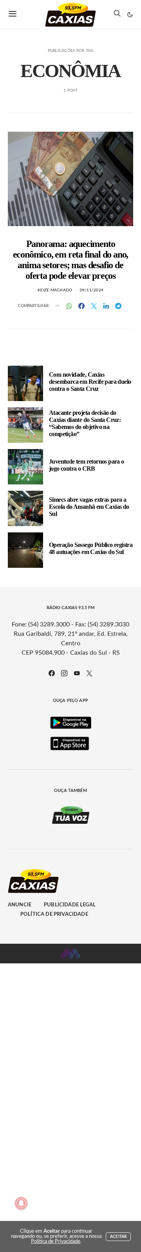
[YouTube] (76, 673)
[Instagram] (64, 673)
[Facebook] (51, 673)
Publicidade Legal (70, 905)
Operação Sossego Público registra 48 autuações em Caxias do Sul (90, 548)
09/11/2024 (92, 290)
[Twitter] (89, 673)
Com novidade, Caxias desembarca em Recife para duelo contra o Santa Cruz (90, 381)
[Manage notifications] (21, 1203)
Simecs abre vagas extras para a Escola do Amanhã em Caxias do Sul (89, 506)
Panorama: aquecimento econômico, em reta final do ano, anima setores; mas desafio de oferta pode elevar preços (70, 260)
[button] (130, 14)
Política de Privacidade (54, 914)
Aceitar (118, 1237)
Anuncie (19, 905)
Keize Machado (55, 290)
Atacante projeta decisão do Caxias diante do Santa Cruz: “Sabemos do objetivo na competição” (85, 423)
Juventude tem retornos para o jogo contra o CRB (86, 465)
